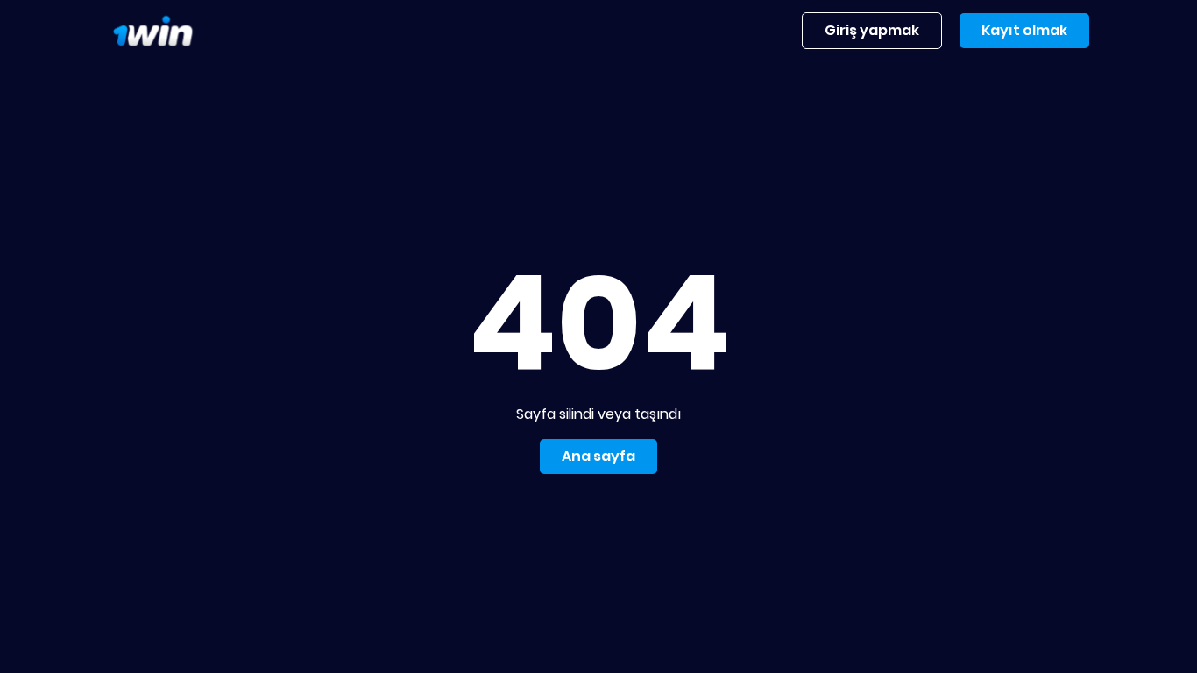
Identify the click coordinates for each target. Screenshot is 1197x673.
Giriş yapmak (872, 30)
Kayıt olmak (1024, 30)
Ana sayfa (598, 456)
